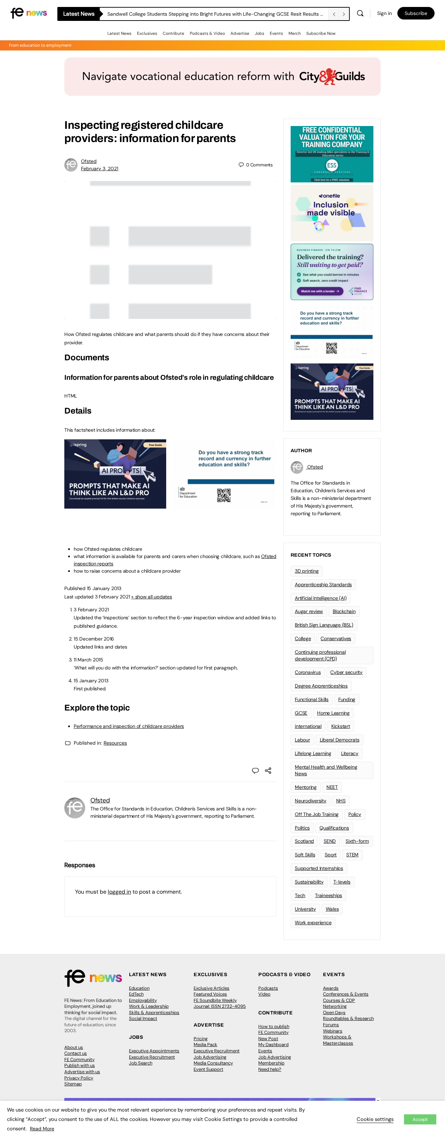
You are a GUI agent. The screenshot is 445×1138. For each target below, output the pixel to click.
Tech (300, 895)
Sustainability (309, 882)
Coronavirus (308, 672)
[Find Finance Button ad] (332, 271)
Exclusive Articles (211, 988)
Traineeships (328, 895)
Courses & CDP (339, 1000)
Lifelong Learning (313, 753)
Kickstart (340, 726)
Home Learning (333, 713)
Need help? (269, 1069)
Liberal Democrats (339, 740)
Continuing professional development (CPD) (320, 655)
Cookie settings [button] (375, 1119)
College (303, 638)
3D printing (306, 571)
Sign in (384, 13)
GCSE (301, 713)
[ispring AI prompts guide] (115, 505)
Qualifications (334, 828)
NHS (341, 801)
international (308, 726)
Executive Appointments (154, 1051)
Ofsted (89, 161)
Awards (331, 988)
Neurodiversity (310, 801)
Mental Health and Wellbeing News (326, 770)
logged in (119, 891)
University (305, 909)
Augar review (309, 611)
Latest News (119, 33)
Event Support (208, 1069)
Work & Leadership (149, 1006)
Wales (332, 909)
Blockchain (344, 611)
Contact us (75, 1053)
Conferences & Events (346, 994)
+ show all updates (151, 597)
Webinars (332, 1031)
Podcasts (268, 988)
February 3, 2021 (99, 168)
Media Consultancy (213, 1063)
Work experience (313, 922)
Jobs (259, 33)
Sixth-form (357, 841)
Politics (302, 828)
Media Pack (205, 1044)
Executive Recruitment (152, 1057)
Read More (42, 1128)
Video (264, 994)
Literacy (349, 753)
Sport (331, 854)
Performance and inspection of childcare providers (129, 726)
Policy (354, 814)
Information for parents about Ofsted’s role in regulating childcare (169, 377)
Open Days (334, 1012)
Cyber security (346, 672)
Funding (346, 699)
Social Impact (143, 1018)
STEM (352, 854)
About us (73, 1047)
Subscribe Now (320, 33)
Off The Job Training (317, 814)
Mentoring (306, 787)
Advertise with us (82, 1072)
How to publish (273, 1026)
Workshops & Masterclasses (338, 1040)
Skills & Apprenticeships (154, 1012)
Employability (143, 1000)
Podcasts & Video (207, 33)
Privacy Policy (78, 1078)
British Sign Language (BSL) (324, 625)
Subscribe (416, 13)
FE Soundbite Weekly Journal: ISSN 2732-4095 (220, 1003)
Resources (115, 743)
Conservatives (336, 638)
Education (139, 988)
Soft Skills (305, 854)
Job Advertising (210, 1057)
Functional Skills (312, 699)
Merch (295, 33)
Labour (302, 740)
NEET (332, 787)
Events (276, 33)
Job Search (140, 1063)
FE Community (79, 1059)
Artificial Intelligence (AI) (320, 598)
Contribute (173, 33)
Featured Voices (210, 994)
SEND (330, 841)
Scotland (304, 841)
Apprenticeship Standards (323, 584)
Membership (271, 1063)
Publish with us (79, 1065)
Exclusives (147, 33)
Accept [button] (420, 1119)
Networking (335, 1006)
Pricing (201, 1039)
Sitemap (73, 1084)
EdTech (136, 994)
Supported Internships (319, 868)
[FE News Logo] (28, 12)
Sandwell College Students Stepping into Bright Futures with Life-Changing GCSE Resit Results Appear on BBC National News (217, 14)
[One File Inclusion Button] (332, 212)
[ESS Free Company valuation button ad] (332, 153)
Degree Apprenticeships (321, 686)
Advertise (239, 33)
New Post (268, 1039)
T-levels (341, 882)
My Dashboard (273, 1044)
